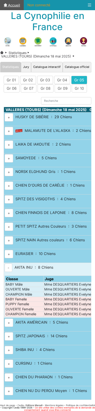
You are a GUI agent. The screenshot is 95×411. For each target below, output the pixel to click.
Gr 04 (62, 80)
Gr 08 (45, 88)
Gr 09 (63, 88)
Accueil (13, 5)
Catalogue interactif (47, 67)
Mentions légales (54, 405)
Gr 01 (11, 80)
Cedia (21, 405)
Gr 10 (79, 88)
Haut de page (7, 405)
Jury (26, 67)
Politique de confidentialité (80, 405)
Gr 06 (12, 88)
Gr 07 (28, 88)
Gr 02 (28, 80)
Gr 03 (45, 80)
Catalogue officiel (77, 67)
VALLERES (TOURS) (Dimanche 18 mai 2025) (38, 56)
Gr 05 (79, 80)
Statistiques (20, 53)
